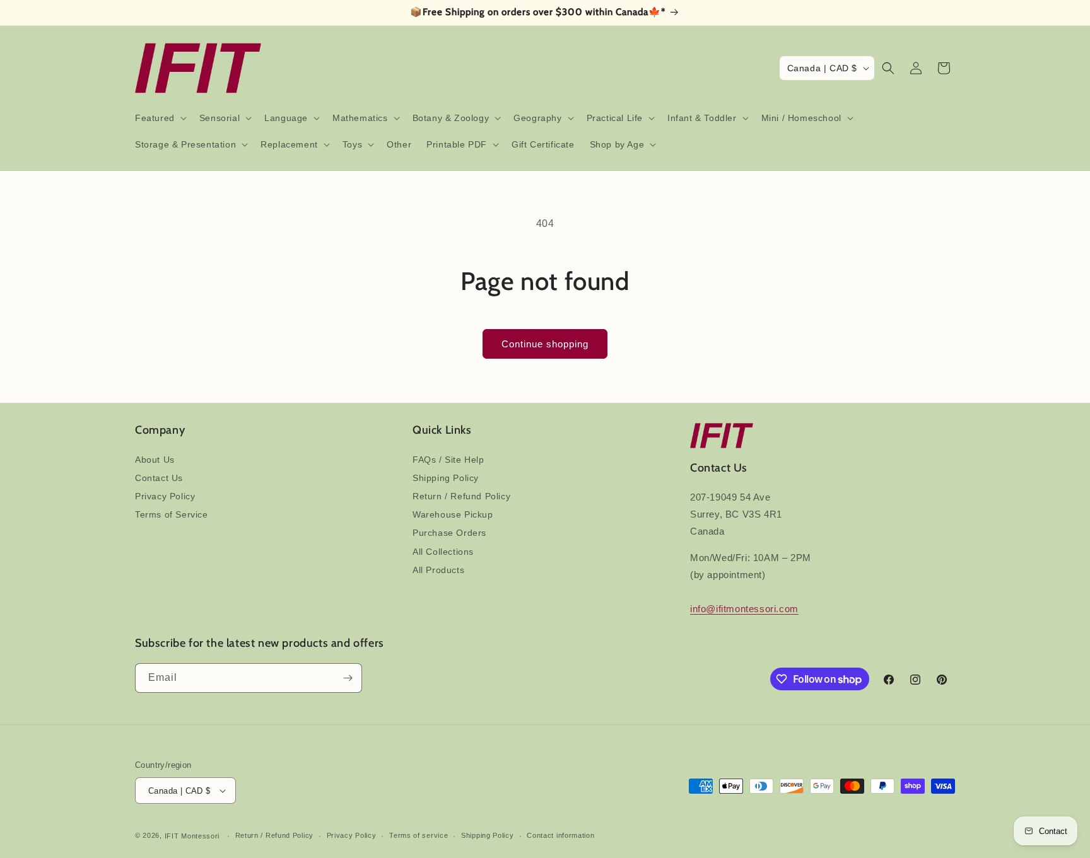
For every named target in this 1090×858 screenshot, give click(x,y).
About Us (155, 460)
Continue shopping (545, 344)
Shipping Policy (446, 478)
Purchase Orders (449, 533)
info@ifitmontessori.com (744, 608)
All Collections (443, 552)
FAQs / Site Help (448, 460)
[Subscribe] (347, 678)
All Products (438, 570)
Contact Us (159, 478)
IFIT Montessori (192, 836)
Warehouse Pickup (453, 514)
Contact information (560, 835)
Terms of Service (171, 514)
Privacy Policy (165, 496)
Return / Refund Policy (461, 496)
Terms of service (418, 835)
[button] (159, 118)
